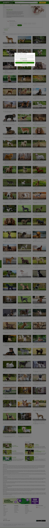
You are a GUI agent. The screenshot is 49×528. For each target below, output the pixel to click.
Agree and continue (24, 62)
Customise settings (25, 60)
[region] (24, 59)
